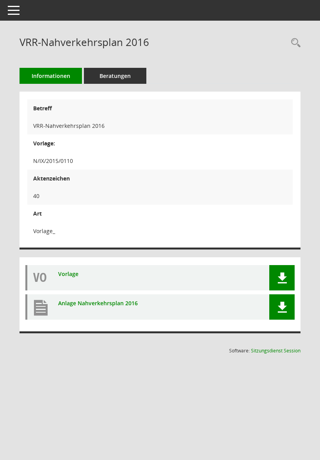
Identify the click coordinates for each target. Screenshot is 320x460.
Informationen (51, 76)
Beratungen (115, 76)
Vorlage (68, 274)
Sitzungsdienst (275, 350)
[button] (282, 277)
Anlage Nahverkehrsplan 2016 (98, 303)
